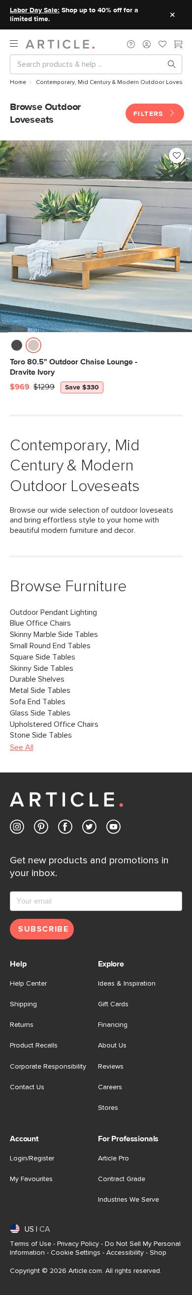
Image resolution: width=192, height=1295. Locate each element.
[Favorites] (162, 45)
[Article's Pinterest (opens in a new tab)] (41, 829)
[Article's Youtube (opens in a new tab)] (113, 829)
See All (21, 747)
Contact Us (27, 1087)
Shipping (23, 1004)
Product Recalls (34, 1045)
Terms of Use (30, 1243)
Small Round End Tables (50, 646)
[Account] (147, 44)
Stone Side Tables (41, 735)
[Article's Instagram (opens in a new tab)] (17, 829)
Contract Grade (121, 1179)
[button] (131, 44)
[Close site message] (172, 15)
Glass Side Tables (40, 713)
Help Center (28, 983)
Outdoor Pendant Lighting (53, 612)
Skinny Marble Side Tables (54, 634)
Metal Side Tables (40, 690)
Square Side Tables (42, 657)
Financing (113, 1024)
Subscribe (43, 929)
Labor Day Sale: (35, 10)
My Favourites (31, 1179)
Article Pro (113, 1158)
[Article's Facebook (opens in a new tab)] (65, 829)
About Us (112, 1045)
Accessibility (125, 1252)
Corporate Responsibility (48, 1066)
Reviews (111, 1066)
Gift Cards (113, 1004)
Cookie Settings (75, 1252)
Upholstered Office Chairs (54, 724)
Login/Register (32, 1158)
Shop (158, 1252)
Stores (108, 1107)
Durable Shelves (37, 679)
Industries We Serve (128, 1199)
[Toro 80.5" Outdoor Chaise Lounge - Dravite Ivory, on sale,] (96, 236)
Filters (149, 113)
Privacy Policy (78, 1243)
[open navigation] (18, 44)
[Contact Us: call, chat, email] (131, 44)
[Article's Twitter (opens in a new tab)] (89, 829)
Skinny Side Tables (41, 668)
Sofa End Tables (37, 702)
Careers (110, 1087)
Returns (21, 1024)
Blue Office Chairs (40, 623)
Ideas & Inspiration (127, 983)
